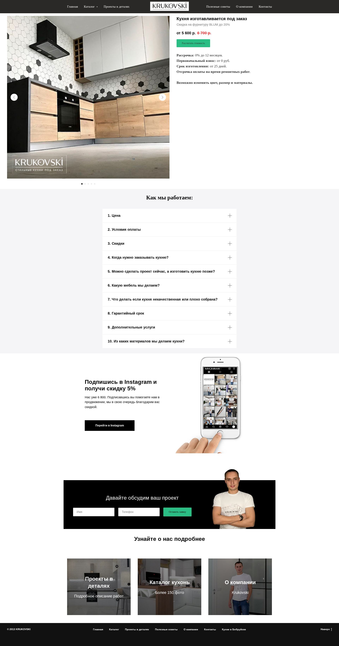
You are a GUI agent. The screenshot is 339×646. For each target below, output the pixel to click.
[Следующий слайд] (162, 97)
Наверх (325, 629)
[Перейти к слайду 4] (91, 184)
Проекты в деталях (116, 6)
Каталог (114, 629)
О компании (244, 6)
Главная (72, 6)
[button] (193, 43)
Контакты (265, 6)
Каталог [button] (90, 6)
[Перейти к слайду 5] (94, 184)
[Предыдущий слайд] (14, 97)
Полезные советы (218, 6)
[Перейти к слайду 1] (82, 184)
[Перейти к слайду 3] (88, 184)
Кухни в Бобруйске (234, 629)
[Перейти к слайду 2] (85, 184)
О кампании (191, 629)
